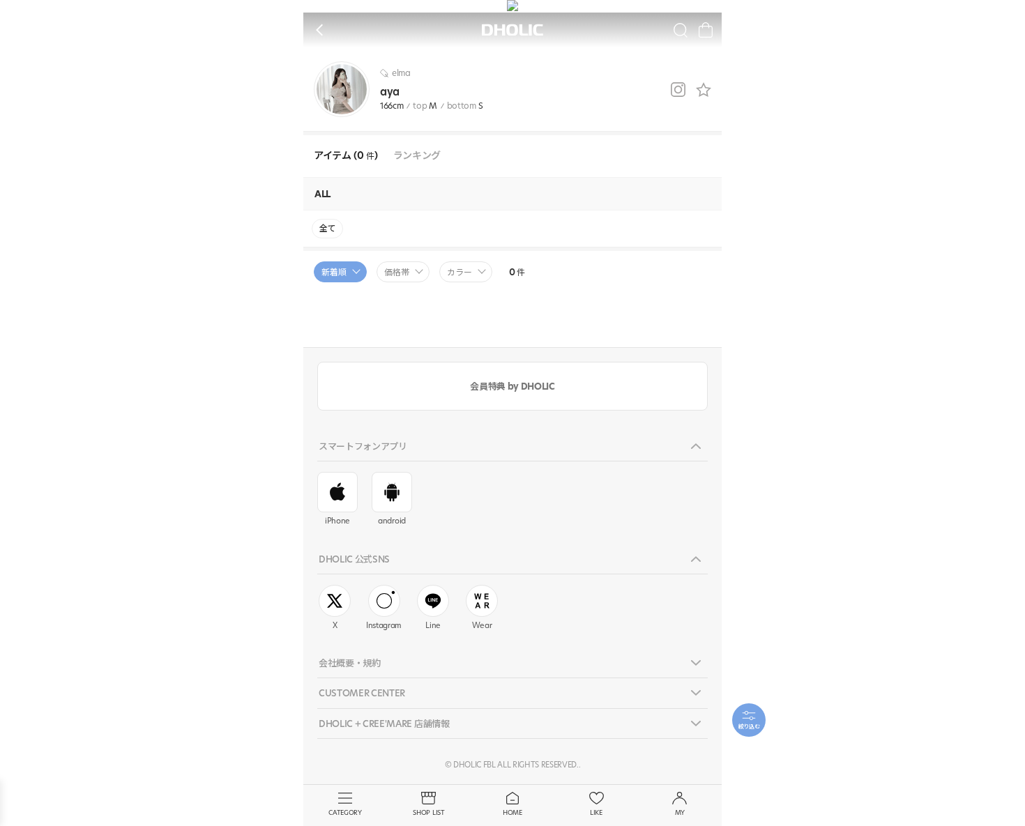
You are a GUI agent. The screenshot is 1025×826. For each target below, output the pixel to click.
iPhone (337, 520)
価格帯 (396, 272)
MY (680, 812)
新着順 (334, 272)
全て (327, 228)
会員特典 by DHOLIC (512, 386)
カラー (459, 272)
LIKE (596, 812)
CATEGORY (344, 812)
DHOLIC (512, 30)
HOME (512, 812)
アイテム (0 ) (346, 155)
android (392, 520)
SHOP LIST (428, 812)
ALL (322, 194)
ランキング (417, 155)
